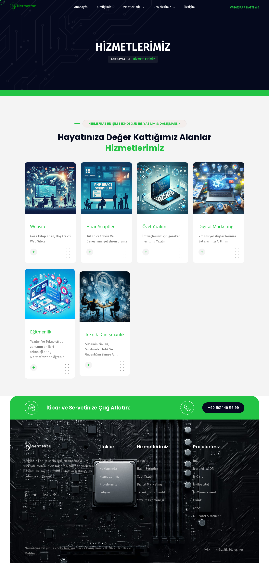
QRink (197, 500)
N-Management (204, 492)
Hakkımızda (108, 469)
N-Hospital (201, 484)
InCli (196, 461)
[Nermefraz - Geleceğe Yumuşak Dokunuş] (23, 6)
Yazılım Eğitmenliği (150, 500)
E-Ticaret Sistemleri (207, 516)
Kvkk (206, 549)
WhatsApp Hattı (242, 7)
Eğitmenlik (40, 332)
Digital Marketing (216, 226)
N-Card (198, 476)
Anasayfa (81, 7)
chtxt (196, 508)
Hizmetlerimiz (130, 7)
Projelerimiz (163, 7)
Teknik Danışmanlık (105, 334)
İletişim (189, 7)
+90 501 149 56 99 (223, 407)
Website (38, 226)
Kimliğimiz (104, 7)
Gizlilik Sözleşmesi (231, 549)
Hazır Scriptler (100, 226)
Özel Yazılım (154, 226)
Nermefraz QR (203, 469)
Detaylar (45, 252)
